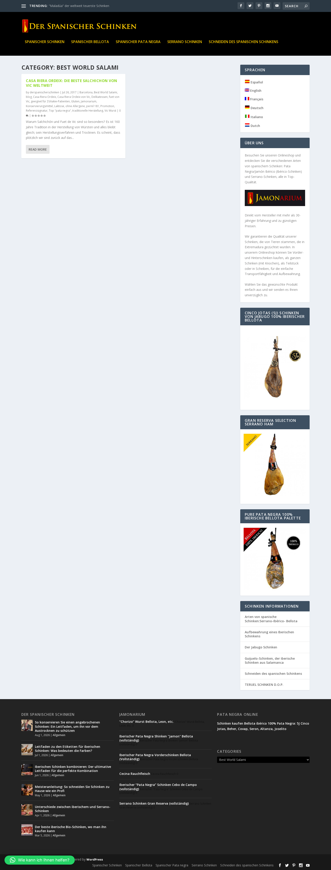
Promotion (107, 106)
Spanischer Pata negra (138, 42)
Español (256, 82)
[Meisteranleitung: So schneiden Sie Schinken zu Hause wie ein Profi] (27, 789)
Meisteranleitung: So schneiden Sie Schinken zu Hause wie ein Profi (72, 789)
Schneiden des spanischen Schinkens (243, 42)
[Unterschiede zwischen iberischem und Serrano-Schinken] (27, 809)
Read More (38, 149)
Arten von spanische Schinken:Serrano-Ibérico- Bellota (271, 619)
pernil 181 (92, 106)
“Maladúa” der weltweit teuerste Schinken (79, 6)
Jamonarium (88, 101)
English (255, 90)
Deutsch (256, 108)
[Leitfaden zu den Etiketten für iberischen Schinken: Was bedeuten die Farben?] (27, 749)
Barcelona (86, 92)
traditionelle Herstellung (87, 110)
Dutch (255, 126)
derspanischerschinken (44, 92)
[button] (40, 860)
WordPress (94, 859)
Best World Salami (105, 92)
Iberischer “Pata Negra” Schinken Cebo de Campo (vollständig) (158, 787)
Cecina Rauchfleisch (134, 773)
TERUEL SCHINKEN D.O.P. (264, 684)
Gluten (75, 101)
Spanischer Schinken (44, 42)
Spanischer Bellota (90, 42)
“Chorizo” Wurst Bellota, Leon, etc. (146, 721)
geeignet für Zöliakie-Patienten (50, 101)
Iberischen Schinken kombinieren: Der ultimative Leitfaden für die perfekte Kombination (73, 768)
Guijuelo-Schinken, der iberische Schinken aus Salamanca (270, 660)
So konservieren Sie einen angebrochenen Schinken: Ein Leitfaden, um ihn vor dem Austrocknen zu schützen (67, 726)
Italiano (256, 117)
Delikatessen (99, 97)
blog (29, 97)
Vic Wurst (110, 110)
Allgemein (59, 735)
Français (256, 99)
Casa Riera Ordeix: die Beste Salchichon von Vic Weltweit (71, 83)
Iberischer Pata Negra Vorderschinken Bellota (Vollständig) (155, 757)
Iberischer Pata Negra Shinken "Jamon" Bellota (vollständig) (156, 738)
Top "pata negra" (60, 110)
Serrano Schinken (184, 42)
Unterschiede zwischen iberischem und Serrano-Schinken (72, 809)
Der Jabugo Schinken (261, 647)
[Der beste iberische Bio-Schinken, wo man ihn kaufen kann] (27, 830)
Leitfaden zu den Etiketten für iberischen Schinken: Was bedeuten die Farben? (67, 748)
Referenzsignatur (37, 110)
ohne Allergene (75, 106)
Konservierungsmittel (39, 106)
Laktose (59, 106)
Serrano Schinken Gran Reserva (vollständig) (154, 803)
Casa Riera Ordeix (44, 97)
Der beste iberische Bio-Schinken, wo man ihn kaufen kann (70, 829)
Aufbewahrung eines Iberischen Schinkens (269, 634)
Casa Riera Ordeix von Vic (73, 97)
